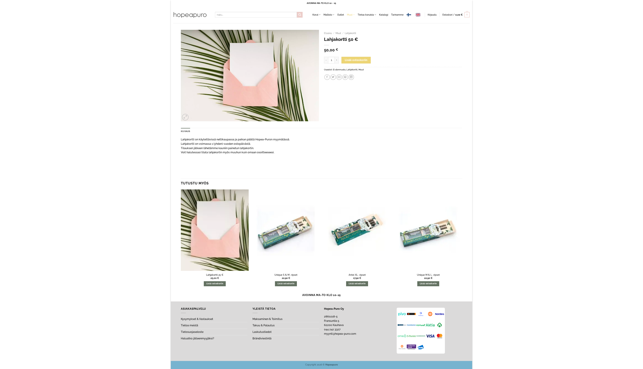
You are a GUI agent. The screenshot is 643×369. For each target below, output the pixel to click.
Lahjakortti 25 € (214, 274)
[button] (432, 14)
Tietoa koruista (366, 14)
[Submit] (300, 15)
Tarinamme (397, 14)
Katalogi (383, 14)
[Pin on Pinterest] (345, 77)
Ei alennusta (339, 69)
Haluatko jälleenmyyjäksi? (197, 338)
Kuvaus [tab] (185, 131)
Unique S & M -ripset (285, 274)
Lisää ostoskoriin (356, 60)
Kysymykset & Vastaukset (197, 319)
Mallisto (328, 14)
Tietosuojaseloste (192, 331)
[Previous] (181, 240)
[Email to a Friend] (339, 77)
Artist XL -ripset (357, 274)
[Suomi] (410, 14)
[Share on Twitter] (333, 77)
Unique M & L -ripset (428, 274)
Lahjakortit (350, 33)
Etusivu (328, 33)
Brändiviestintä (262, 338)
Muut (349, 14)
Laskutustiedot (262, 331)
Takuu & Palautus (264, 325)
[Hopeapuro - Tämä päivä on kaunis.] (190, 15)
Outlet (340, 14)
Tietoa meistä (189, 325)
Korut (315, 14)
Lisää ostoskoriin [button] (214, 283)
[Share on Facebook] (327, 77)
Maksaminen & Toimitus (267, 319)
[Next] (462, 240)
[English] (419, 14)
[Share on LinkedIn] (351, 77)
